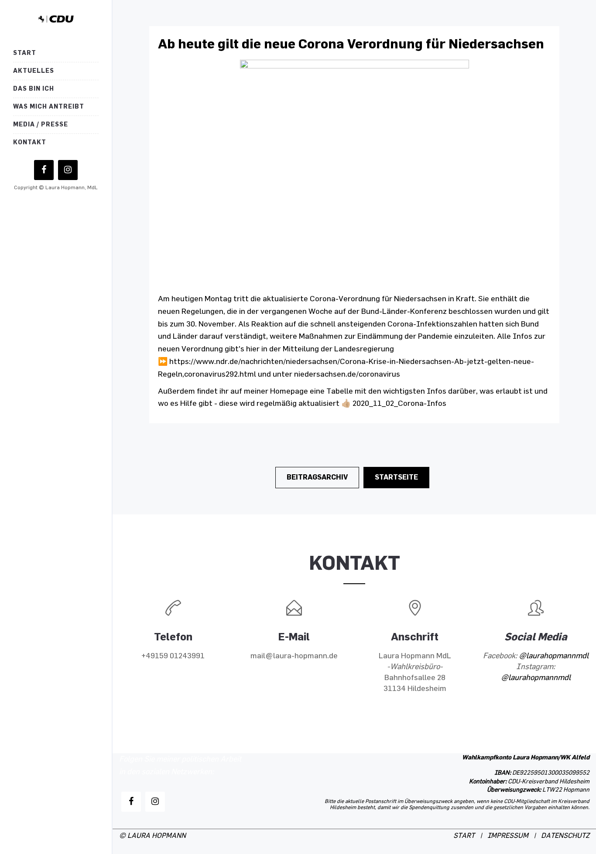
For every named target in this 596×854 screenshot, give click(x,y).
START (464, 836)
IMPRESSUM (507, 836)
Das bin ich (33, 88)
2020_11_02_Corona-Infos (399, 403)
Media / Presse (40, 124)
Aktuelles (33, 71)
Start (24, 53)
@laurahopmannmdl (554, 656)
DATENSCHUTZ (565, 836)
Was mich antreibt (48, 106)
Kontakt (29, 142)
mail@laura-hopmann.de (294, 656)
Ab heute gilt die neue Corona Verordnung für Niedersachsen (351, 44)
